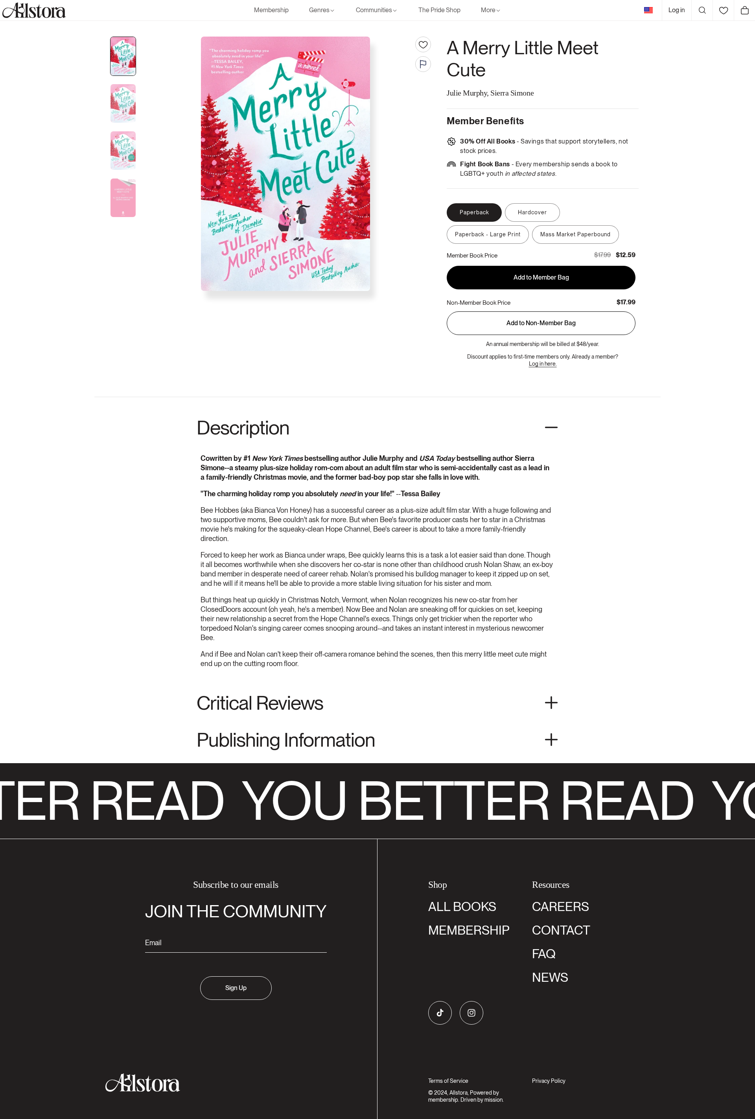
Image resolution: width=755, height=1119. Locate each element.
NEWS (550, 977)
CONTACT (561, 930)
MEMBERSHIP (469, 930)
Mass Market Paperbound (575, 234)
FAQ (544, 953)
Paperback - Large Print (488, 234)
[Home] (33, 10)
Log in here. (543, 364)
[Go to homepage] (231, 1082)
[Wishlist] (723, 10)
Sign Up (236, 988)
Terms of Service (448, 1081)
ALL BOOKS (462, 906)
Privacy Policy (548, 1081)
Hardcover (532, 212)
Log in (676, 10)
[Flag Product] (423, 64)
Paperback (474, 212)
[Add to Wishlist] (423, 44)
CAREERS (560, 906)
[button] (322, 10)
